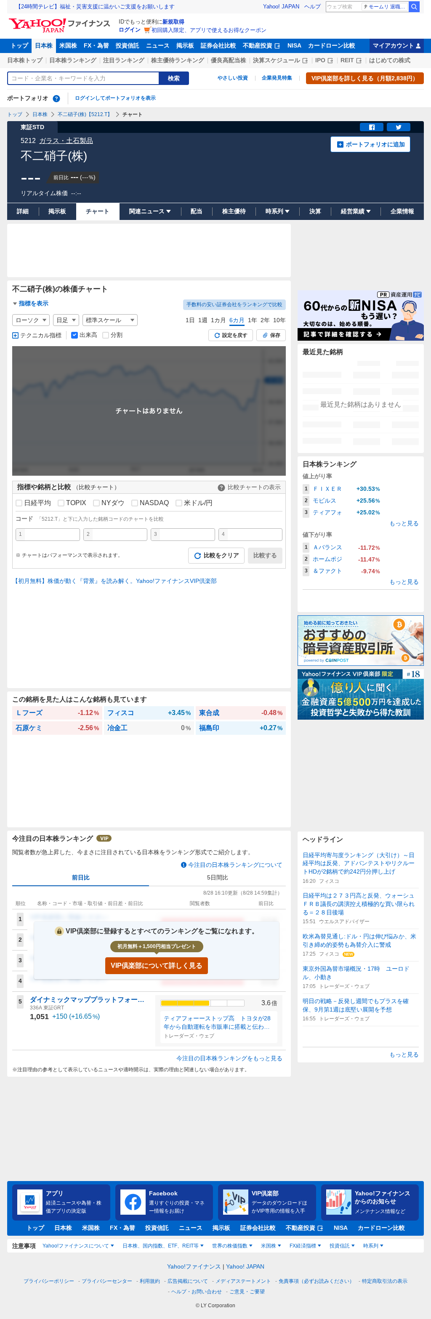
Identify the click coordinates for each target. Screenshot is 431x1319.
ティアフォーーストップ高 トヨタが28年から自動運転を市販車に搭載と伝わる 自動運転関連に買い (219, 1023)
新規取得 (173, 22)
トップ (19, 45)
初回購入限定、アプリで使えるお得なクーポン (209, 30)
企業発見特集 (277, 78)
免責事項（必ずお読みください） (316, 1281)
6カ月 (237, 320)
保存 (275, 335)
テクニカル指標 (40, 335)
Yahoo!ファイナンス (194, 1266)
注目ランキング (123, 60)
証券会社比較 (218, 45)
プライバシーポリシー (49, 1281)
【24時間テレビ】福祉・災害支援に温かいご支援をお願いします (95, 6)
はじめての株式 (389, 60)
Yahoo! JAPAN (281, 6)
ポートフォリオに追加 (375, 144)
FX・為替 (96, 45)
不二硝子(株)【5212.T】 (85, 114)
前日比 (81, 877)
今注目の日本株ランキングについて (235, 864)
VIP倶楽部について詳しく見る (156, 965)
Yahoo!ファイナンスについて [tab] (76, 1246)
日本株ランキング (72, 60)
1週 (203, 320)
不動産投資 (257, 45)
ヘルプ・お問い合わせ (196, 1292)
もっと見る (404, 523)
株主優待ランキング (177, 60)
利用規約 (150, 1281)
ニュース (158, 45)
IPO (320, 60)
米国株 (68, 45)
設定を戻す (234, 335)
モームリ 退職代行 (388, 7)
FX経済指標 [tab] (303, 1246)
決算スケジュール (276, 60)
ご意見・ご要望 (247, 1292)
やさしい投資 (233, 78)
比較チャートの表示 (254, 487)
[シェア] (371, 127)
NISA (294, 45)
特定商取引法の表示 (384, 1281)
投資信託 (127, 45)
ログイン (130, 29)
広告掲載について (188, 1281)
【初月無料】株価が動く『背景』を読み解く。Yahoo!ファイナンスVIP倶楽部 (114, 580)
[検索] (414, 6)
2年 (265, 320)
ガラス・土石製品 (66, 140)
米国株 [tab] (268, 1246)
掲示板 (185, 45)
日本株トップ (25, 60)
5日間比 (217, 877)
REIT (347, 60)
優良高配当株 (228, 60)
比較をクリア (221, 555)
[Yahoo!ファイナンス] (60, 20)
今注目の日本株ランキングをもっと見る (229, 1058)
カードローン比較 (331, 45)
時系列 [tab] (370, 1246)
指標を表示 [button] (33, 303)
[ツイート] (398, 127)
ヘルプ (312, 6)
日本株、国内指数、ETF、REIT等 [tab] (160, 1246)
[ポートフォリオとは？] (56, 98)
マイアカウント (393, 45)
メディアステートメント (243, 1281)
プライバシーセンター (107, 1281)
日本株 (44, 45)
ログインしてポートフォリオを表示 (115, 98)
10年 (279, 320)
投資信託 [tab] (340, 1246)
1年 (252, 320)
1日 (190, 320)
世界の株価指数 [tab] (229, 1246)
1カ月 (218, 320)
